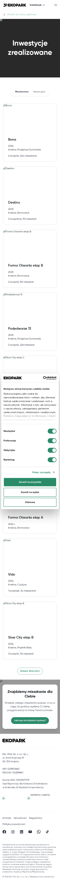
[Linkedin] (21, 832)
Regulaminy (35, 818)
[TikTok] (47, 832)
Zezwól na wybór (30, 492)
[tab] (21, 91)
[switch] (52, 440)
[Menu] (56, 5)
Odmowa (30, 502)
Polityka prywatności (13, 824)
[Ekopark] (14, 5)
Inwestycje (36, 5)
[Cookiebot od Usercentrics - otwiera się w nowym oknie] (43, 378)
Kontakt (6, 818)
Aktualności (20, 818)
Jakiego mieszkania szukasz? (30, 720)
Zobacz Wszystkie (30, 671)
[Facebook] (4, 832)
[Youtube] (30, 832)
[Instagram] (13, 832)
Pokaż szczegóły (41, 472)
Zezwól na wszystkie (30, 482)
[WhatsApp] (39, 832)
